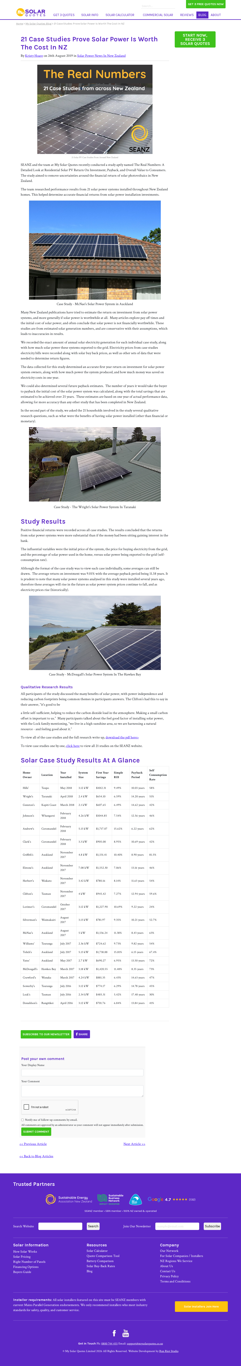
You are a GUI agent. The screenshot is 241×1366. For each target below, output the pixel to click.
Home (19, 23)
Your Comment (30, 1081)
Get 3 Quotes (64, 15)
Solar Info (89, 15)
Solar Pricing (22, 1256)
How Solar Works (25, 1251)
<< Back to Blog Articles (36, 1156)
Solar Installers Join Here (201, 1306)
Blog (202, 15)
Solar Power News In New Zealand (101, 55)
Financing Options (25, 1267)
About (216, 15)
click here (73, 746)
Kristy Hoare (34, 55)
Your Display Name (32, 1065)
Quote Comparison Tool (103, 1256)
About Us (166, 1266)
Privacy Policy (169, 1276)
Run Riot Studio (168, 1351)
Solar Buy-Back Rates (101, 1266)
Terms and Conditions (175, 1281)
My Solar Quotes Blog (38, 23)
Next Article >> (134, 1144)
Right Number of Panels (29, 1262)
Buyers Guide (22, 1272)
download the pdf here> (122, 737)
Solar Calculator (119, 15)
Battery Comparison (100, 1261)
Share (83, 1034)
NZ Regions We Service (176, 1261)
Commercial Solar (158, 15)
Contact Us (167, 1271)
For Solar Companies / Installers (181, 1256)
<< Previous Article (33, 1144)
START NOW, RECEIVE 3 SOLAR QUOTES (195, 39)
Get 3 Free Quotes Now (206, 4)
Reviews (187, 15)
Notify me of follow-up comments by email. (51, 1120)
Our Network (169, 1251)
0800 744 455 (109, 1344)
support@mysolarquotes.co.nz (145, 1344)
